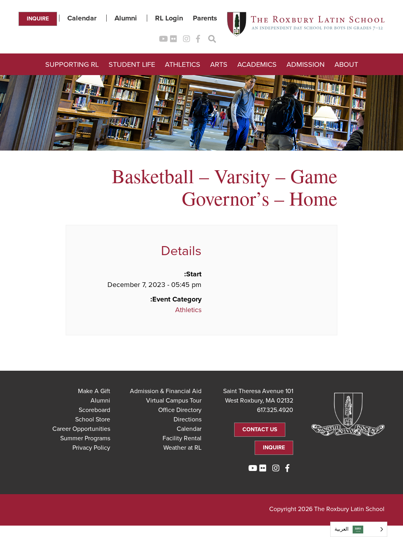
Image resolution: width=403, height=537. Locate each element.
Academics (257, 64)
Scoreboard (94, 410)
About (346, 64)
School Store (92, 419)
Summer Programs (85, 438)
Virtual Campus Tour (174, 401)
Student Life (132, 64)
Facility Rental (182, 438)
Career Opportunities (81, 429)
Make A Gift (94, 391)
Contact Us (259, 429)
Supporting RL (72, 64)
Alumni (126, 18)
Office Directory (180, 410)
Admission (306, 64)
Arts (218, 64)
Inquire (38, 18)
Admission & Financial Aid (166, 391)
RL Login (169, 18)
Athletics (182, 64)
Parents (205, 18)
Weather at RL (182, 448)
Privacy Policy (91, 448)
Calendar (81, 18)
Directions (188, 419)
